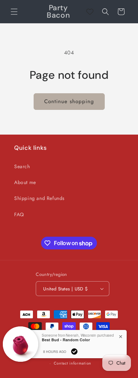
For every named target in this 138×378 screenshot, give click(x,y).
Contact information (72, 363)
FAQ (19, 214)
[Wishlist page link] (89, 11)
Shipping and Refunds (39, 198)
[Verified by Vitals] (74, 351)
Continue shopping (69, 101)
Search (22, 166)
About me (25, 182)
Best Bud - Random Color (66, 339)
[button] (14, 11)
